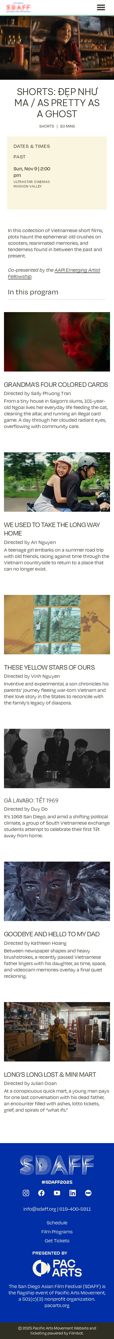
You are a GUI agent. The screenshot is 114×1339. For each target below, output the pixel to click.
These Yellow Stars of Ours (49, 667)
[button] (101, 7)
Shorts (46, 126)
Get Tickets (57, 1240)
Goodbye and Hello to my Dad (51, 934)
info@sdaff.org (39, 1209)
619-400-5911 (75, 1209)
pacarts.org (57, 1305)
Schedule (57, 1222)
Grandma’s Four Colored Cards (56, 384)
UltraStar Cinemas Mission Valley (32, 184)
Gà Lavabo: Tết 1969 (31, 800)
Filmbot (76, 1333)
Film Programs (57, 1231)
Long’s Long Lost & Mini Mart (50, 1074)
